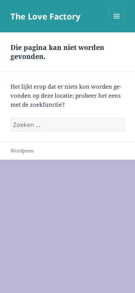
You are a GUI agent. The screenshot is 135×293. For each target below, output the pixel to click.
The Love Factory (45, 16)
